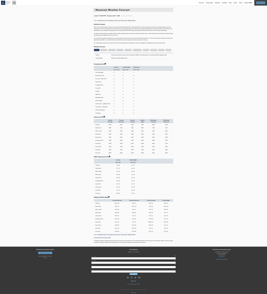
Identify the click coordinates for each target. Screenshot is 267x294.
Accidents (224, 2)
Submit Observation (45, 252)
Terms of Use (130, 284)
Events (235, 2)
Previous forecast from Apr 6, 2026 (102, 237)
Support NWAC (248, 2)
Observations (209, 2)
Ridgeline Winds (131, 20)
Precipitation (110, 20)
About (240, 2)
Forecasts (201, 2)
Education (217, 2)
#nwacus (45, 257)
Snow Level (117, 20)
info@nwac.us (222, 256)
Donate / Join (260, 2)
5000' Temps (124, 20)
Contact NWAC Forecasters (222, 259)
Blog (230, 2)
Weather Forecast (102, 20)
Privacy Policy (137, 284)
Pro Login (134, 292)
